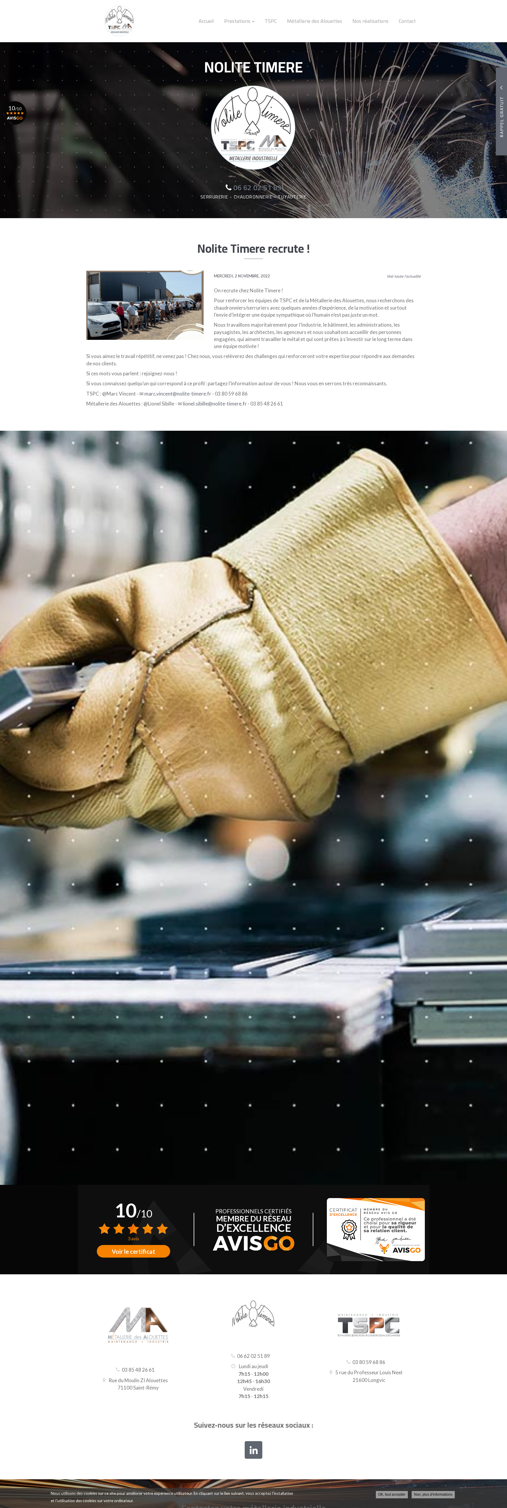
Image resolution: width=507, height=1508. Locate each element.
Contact (407, 21)
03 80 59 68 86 (368, 1362)
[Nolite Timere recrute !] (145, 305)
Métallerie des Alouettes (314, 21)
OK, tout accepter (391, 1494)
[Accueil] (115, 21)
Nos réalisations (370, 21)
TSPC (271, 21)
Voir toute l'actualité (404, 276)
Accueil (206, 21)
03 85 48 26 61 (138, 1370)
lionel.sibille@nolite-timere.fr (215, 404)
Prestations (237, 21)
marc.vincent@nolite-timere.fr (177, 394)
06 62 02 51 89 (253, 1356)
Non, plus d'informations (433, 1494)
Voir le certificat (133, 1251)
